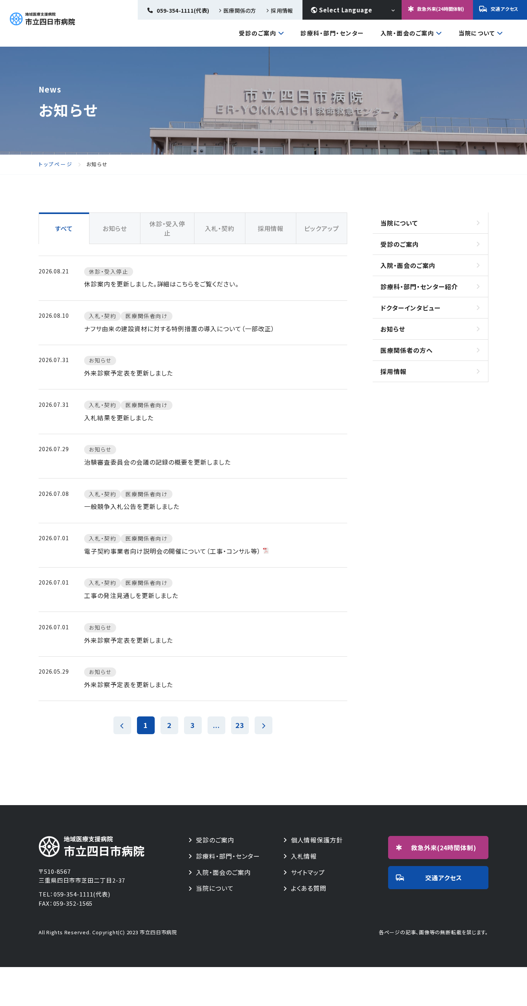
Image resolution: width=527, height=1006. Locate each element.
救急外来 (444, 847)
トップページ (56, 164)
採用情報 (282, 10)
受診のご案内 (257, 33)
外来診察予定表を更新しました (128, 372)
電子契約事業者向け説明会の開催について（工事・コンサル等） (172, 551)
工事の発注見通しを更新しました (131, 595)
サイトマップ (308, 872)
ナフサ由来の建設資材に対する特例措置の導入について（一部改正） (179, 328)
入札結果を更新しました (119, 417)
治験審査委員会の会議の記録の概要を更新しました (157, 462)
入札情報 (304, 856)
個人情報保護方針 (317, 840)
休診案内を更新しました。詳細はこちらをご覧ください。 (161, 283)
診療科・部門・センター (332, 33)
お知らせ (392, 329)
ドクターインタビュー (410, 307)
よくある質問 (309, 888)
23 (240, 725)
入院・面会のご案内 (407, 33)
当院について (476, 33)
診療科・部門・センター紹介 (419, 286)
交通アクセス (505, 8)
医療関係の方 (239, 10)
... (216, 725)
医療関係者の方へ (406, 350)
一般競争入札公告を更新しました (131, 506)
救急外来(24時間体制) (440, 8)
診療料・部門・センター (228, 856)
